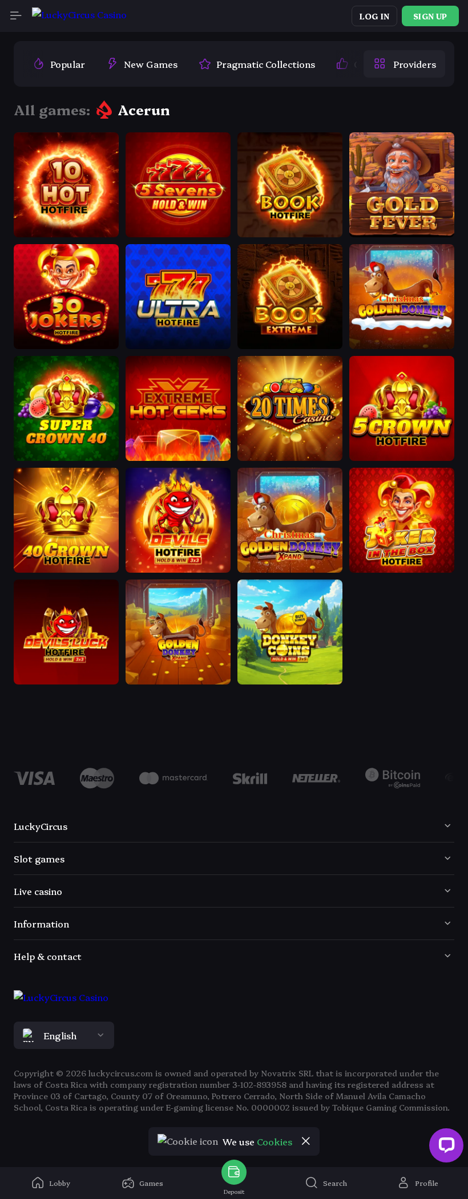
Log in (374, 16)
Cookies (274, 1141)
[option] (58, 64)
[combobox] (234, 1035)
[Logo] (97, 778)
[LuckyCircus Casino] (79, 16)
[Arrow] (27, 779)
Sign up (430, 16)
